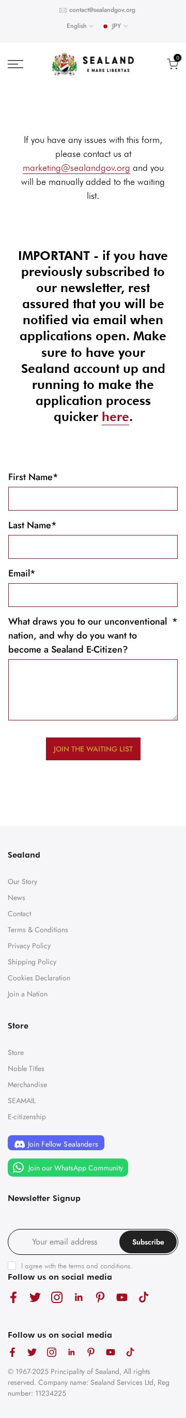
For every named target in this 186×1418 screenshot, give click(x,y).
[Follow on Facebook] (13, 1297)
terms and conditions (99, 1266)
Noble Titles (26, 1068)
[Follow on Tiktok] (143, 1297)
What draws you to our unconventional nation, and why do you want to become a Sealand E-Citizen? (93, 635)
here (115, 416)
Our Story (22, 881)
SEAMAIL (22, 1100)
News (16, 897)
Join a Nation (28, 994)
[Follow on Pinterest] (100, 1297)
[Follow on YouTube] (122, 1297)
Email (22, 573)
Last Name (32, 525)
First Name (33, 477)
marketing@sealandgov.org (76, 167)
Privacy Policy (29, 945)
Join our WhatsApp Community (74, 1168)
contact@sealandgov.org (102, 10)
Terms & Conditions (38, 929)
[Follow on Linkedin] (78, 1297)
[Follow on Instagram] (57, 1297)
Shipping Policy (32, 962)
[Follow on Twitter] (35, 1297)
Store (16, 1052)
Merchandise (27, 1084)
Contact (19, 913)
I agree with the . (76, 1266)
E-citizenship (27, 1116)
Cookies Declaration (39, 978)
